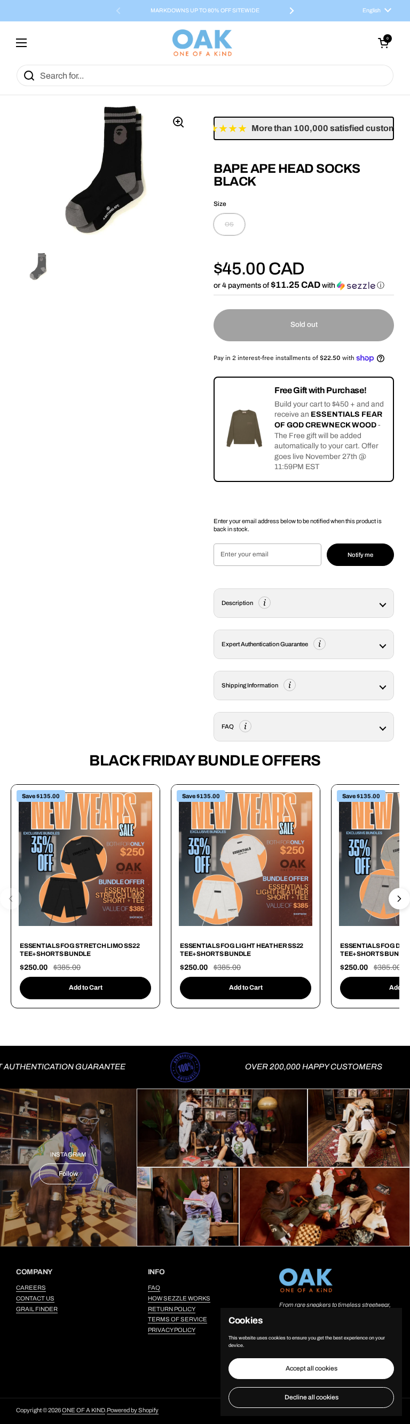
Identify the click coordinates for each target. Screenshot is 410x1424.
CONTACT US (35, 1298)
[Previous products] (10, 898)
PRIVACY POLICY (171, 1330)
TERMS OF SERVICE (177, 1319)
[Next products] (399, 898)
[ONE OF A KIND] (202, 42)
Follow (68, 1173)
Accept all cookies (311, 1368)
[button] (383, 42)
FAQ (154, 1287)
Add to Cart (85, 987)
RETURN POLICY (171, 1309)
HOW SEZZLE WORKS (179, 1298)
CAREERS (31, 1287)
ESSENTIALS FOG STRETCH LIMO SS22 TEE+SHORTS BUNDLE (79, 950)
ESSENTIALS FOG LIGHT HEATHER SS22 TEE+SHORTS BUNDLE (241, 950)
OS (229, 224)
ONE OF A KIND (83, 1410)
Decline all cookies (311, 1397)
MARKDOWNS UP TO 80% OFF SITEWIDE (205, 10)
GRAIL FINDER (37, 1309)
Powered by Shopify (133, 1410)
